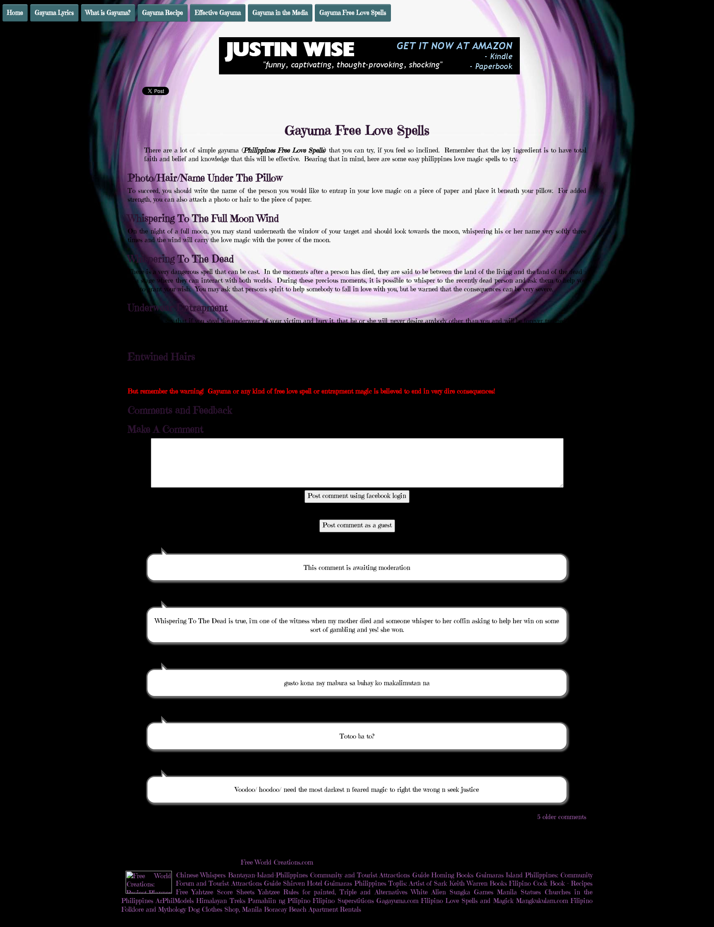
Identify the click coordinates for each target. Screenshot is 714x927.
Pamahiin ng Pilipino (279, 900)
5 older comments (561, 817)
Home (15, 13)
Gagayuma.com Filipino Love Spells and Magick (445, 900)
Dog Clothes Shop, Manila (225, 909)
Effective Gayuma (218, 13)
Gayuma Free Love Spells (352, 13)
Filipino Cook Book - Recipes (551, 883)
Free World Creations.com (277, 862)
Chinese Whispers (201, 875)
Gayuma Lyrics (54, 13)
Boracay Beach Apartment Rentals (312, 909)
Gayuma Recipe (162, 13)
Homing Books (452, 875)
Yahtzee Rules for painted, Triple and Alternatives (332, 892)
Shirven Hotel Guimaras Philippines (334, 883)
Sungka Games (471, 892)
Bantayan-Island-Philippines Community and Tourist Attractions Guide (328, 875)
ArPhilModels (175, 900)
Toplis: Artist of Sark (417, 883)
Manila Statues (519, 892)
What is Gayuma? (108, 13)
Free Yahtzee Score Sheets (215, 892)
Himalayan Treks (220, 900)
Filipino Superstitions (343, 900)
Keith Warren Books (478, 883)
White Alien (428, 892)
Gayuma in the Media (280, 13)
